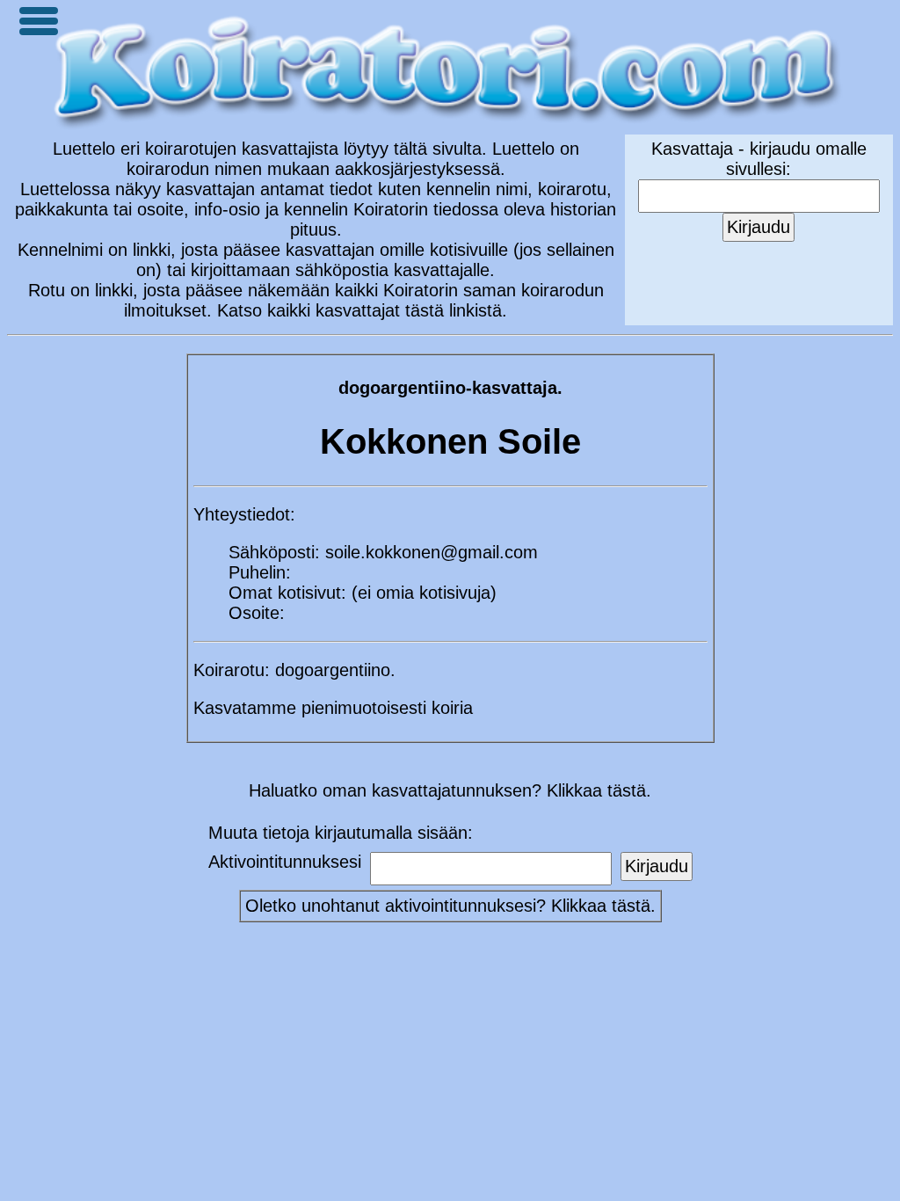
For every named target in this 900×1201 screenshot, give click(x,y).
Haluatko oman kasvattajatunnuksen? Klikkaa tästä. (450, 790)
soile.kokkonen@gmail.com (431, 552)
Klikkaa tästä (600, 905)
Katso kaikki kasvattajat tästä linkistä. (362, 310)
